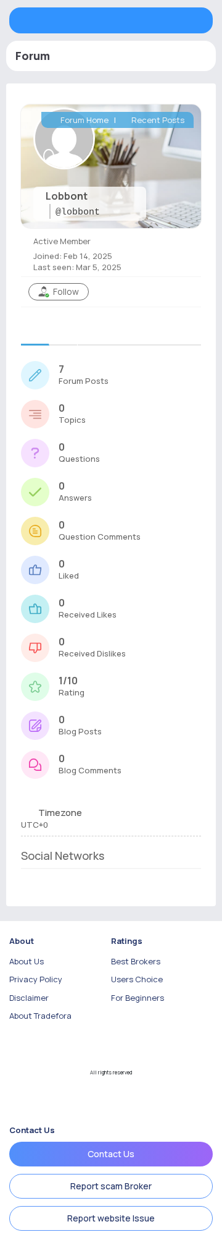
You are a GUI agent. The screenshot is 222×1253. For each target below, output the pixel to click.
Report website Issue (111, 1218)
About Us (26, 961)
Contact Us (111, 1154)
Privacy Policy (35, 979)
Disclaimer (29, 997)
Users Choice (137, 979)
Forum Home (84, 119)
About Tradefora (40, 1015)
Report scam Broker (111, 1186)
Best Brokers (135, 961)
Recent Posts (157, 119)
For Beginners (137, 997)
